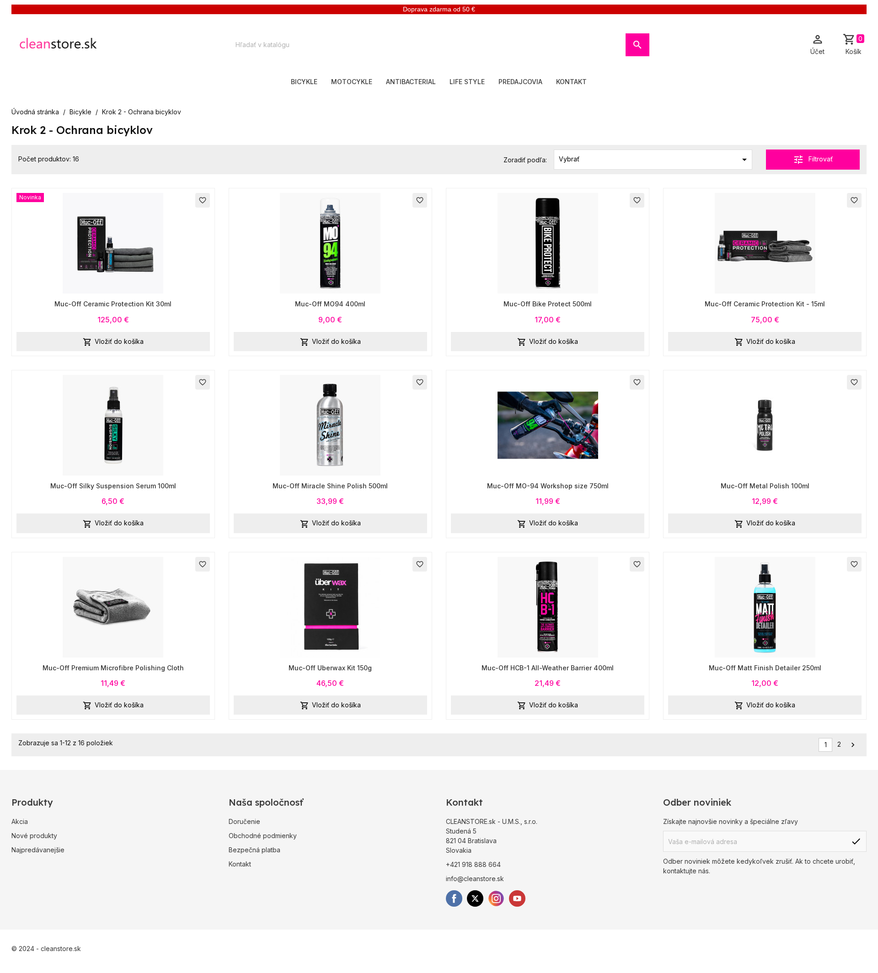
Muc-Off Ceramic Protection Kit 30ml (112, 304)
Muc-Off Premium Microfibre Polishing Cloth (113, 668)
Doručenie (244, 821)
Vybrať (654, 159)
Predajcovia (520, 82)
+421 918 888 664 (473, 864)
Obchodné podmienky (263, 835)
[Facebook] (454, 898)
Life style (467, 82)
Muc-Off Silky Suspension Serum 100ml (113, 486)
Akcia (19, 821)
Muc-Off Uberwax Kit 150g (330, 668)
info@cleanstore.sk (475, 878)
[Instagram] (496, 898)
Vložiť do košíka (113, 342)
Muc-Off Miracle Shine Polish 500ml (330, 486)
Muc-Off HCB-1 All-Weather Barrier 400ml (548, 668)
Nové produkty (34, 835)
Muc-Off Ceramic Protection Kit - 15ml (765, 304)
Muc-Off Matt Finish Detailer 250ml (765, 668)
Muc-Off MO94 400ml (330, 304)
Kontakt (571, 82)
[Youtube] (517, 898)
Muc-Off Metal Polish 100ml (765, 486)
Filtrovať (813, 159)
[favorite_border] (113, 242)
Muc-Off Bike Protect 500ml (547, 304)
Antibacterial (411, 82)
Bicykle (304, 82)
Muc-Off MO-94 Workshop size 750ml (548, 486)
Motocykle (351, 82)
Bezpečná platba (254, 850)
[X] (475, 898)
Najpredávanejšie (37, 850)
